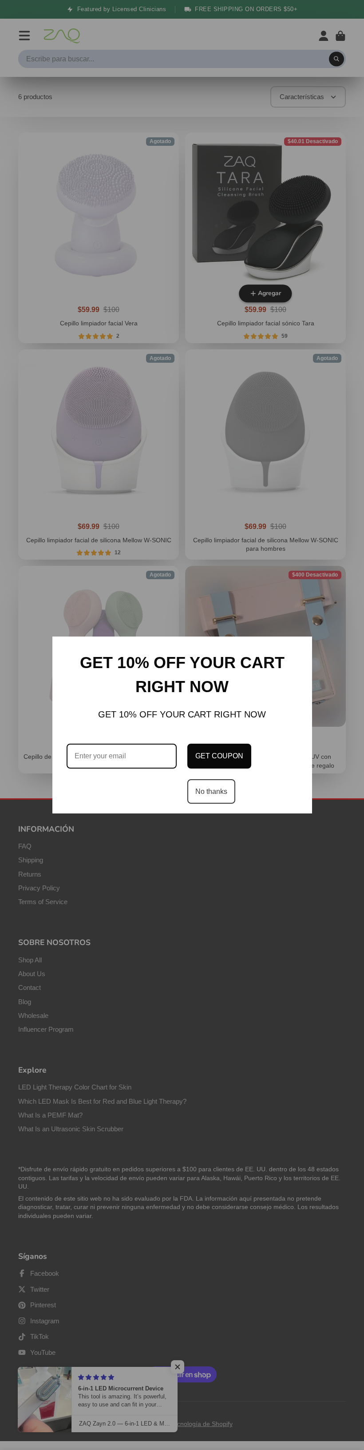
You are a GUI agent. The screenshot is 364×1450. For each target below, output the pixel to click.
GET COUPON (219, 756)
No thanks (211, 791)
